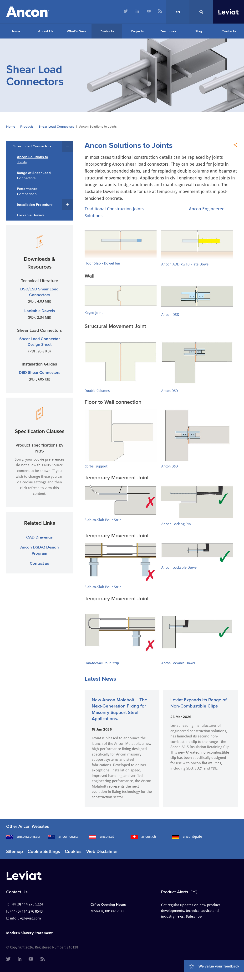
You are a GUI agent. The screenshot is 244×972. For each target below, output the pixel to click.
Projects (137, 31)
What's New (76, 31)
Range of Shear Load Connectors (34, 175)
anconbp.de (192, 836)
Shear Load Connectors (56, 126)
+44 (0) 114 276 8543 (26, 911)
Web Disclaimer (102, 851)
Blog (198, 31)
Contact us (39, 563)
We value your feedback (218, 966)
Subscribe (194, 916)
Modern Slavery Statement (29, 933)
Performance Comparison (27, 191)
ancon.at (107, 836)
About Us (45, 31)
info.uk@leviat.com (25, 918)
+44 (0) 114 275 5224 (26, 904)
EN (178, 12)
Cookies (73, 851)
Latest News (100, 678)
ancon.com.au (28, 836)
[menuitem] (126, 12)
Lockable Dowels (30, 215)
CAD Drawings (39, 537)
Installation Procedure (34, 204)
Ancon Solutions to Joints (32, 159)
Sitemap (14, 851)
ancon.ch (148, 836)
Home (15, 31)
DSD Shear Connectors (39, 372)
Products (107, 31)
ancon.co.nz (68, 836)
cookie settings (34, 482)
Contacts (229, 31)
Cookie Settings (44, 851)
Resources (168, 31)
